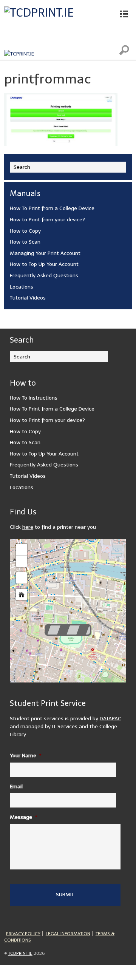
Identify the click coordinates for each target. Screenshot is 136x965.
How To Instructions (33, 398)
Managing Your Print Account (45, 253)
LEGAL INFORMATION (68, 933)
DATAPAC (110, 718)
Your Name (26, 755)
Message (23, 817)
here (27, 527)
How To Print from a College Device (52, 208)
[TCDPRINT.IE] (39, 13)
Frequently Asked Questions (44, 275)
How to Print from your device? (47, 219)
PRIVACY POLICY (23, 933)
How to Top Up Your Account (44, 264)
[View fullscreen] (21, 578)
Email (16, 786)
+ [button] (21, 549)
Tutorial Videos (28, 298)
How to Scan (25, 242)
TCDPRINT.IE (20, 953)
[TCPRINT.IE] (19, 54)
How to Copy (25, 231)
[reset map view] (21, 594)
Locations (21, 287)
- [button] (21, 561)
